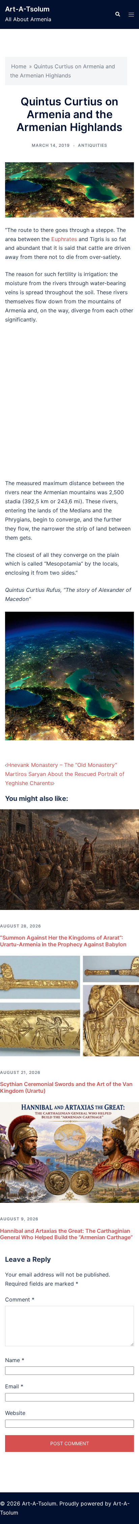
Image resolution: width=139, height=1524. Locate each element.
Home (18, 66)
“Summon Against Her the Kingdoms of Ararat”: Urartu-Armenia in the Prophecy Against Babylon (63, 940)
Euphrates (64, 239)
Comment (19, 1299)
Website (15, 1413)
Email (14, 1386)
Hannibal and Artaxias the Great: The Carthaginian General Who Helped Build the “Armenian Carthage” (66, 1234)
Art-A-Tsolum (27, 9)
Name (14, 1360)
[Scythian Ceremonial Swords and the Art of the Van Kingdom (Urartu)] (69, 1005)
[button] (117, 14)
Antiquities (92, 145)
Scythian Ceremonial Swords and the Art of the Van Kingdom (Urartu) (66, 1087)
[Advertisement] (69, 401)
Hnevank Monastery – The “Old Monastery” (62, 764)
